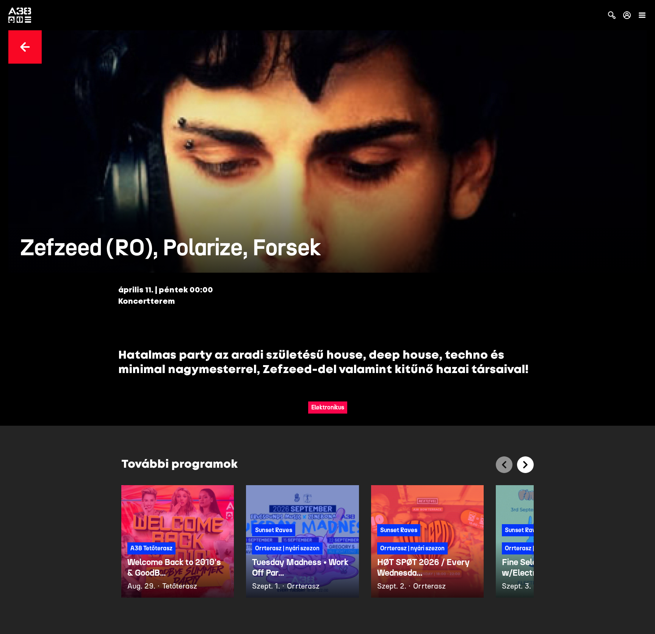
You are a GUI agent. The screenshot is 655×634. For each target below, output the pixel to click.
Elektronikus (327, 407)
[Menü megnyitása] (642, 15)
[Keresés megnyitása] (611, 15)
